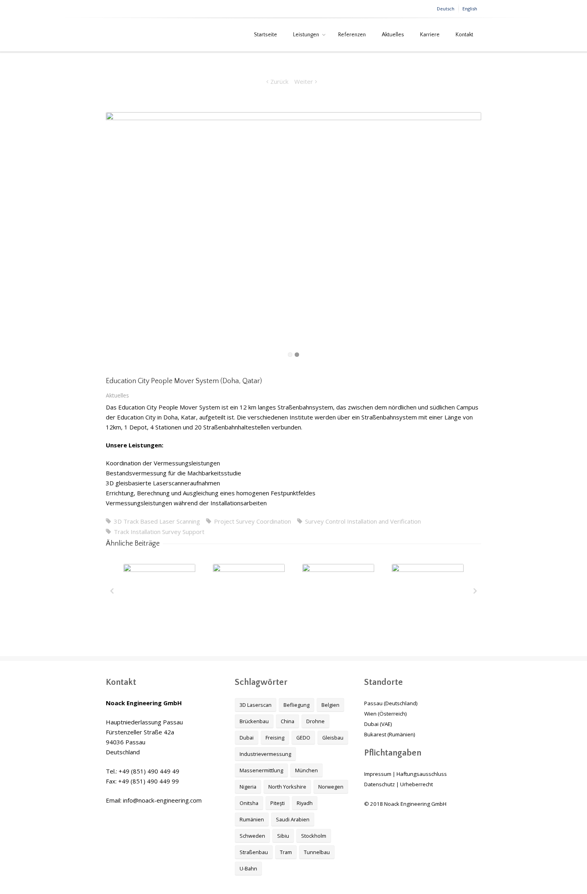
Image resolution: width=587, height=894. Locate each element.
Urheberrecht (416, 784)
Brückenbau (254, 721)
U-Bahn (248, 868)
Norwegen (330, 786)
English (469, 9)
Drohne (315, 721)
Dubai (247, 737)
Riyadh (305, 803)
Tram (286, 852)
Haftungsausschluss (422, 773)
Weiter (303, 81)
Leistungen (306, 35)
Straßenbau (254, 852)
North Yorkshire (287, 786)
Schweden (252, 835)
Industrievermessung (265, 754)
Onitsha (249, 803)
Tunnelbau (317, 852)
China (287, 721)
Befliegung (296, 704)
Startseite (265, 35)
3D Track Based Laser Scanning (157, 521)
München (306, 770)
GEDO (303, 737)
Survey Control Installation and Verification (363, 521)
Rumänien (252, 819)
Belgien (330, 704)
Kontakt (464, 35)
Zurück (279, 81)
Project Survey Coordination (252, 521)
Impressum (377, 773)
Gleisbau (332, 737)
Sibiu (283, 835)
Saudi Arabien (292, 819)
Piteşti (277, 803)
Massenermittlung (261, 770)
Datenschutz (379, 784)
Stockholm (313, 835)
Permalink (145, 575)
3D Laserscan (256, 704)
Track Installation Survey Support (159, 532)
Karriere (430, 35)
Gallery (160, 595)
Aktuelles (393, 35)
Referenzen (352, 35)
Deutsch (445, 9)
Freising (275, 737)
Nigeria (248, 786)
